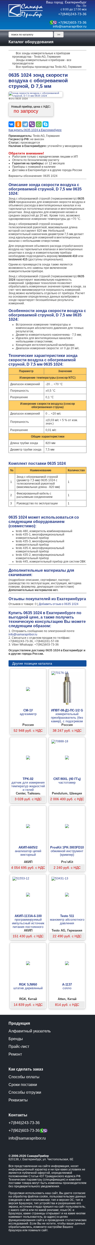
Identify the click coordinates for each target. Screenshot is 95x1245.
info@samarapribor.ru (69, 26)
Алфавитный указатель (30, 1031)
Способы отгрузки (25, 1092)
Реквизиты (18, 1100)
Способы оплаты (24, 1077)
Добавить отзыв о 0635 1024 (58, 604)
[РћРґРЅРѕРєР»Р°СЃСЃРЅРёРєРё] (18, 124)
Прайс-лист (19, 1046)
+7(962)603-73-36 (72, 22)
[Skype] (45, 124)
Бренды (16, 1039)
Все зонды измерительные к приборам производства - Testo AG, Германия (41, 55)
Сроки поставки (23, 1085)
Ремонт (15, 1054)
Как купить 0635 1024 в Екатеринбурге (35, 130)
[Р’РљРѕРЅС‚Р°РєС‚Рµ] (11, 124)
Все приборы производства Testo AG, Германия (49, 67)
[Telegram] (25, 124)
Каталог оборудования (31, 42)
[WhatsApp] (39, 124)
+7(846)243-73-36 (72, 14)
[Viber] (32, 124)
